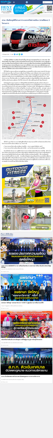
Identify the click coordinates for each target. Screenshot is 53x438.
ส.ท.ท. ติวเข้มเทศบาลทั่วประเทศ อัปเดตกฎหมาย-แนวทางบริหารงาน (20, 376)
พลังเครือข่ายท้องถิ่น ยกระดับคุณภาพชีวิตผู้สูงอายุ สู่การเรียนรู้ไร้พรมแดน (21, 339)
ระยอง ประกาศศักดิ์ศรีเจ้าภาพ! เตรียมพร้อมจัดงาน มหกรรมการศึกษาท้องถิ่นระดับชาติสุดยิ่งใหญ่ (26, 266)
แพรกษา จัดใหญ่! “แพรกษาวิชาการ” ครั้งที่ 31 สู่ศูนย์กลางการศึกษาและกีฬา (22, 302)
